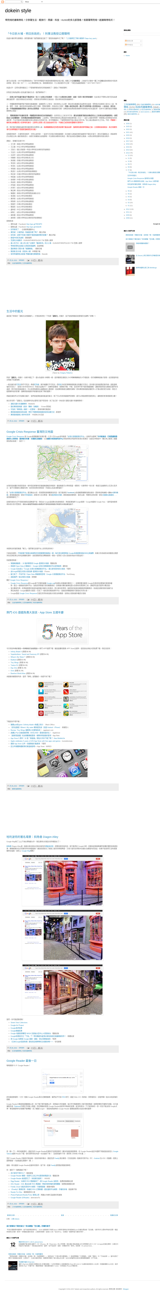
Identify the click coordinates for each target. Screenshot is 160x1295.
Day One (14, 668)
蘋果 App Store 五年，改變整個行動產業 (25, 744)
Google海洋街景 (16, 1028)
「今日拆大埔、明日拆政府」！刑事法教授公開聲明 (38, 33)
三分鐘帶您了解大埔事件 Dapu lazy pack (81, 38)
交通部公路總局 (36, 439)
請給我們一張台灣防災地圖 (20, 577)
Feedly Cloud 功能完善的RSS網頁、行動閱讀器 (28, 1187)
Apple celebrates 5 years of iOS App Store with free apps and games (35, 741)
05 (129, 194)
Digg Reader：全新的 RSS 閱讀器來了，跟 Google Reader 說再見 (34, 1181)
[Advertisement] (62, 288)
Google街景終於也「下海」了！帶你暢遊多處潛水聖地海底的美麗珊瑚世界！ (38, 1036)
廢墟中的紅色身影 (17, 238)
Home (128, 55)
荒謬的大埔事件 (16, 240)
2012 (128, 209)
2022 (128, 129)
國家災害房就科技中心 (55, 439)
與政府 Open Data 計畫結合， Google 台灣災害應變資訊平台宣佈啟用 (36, 566)
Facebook (70, 493)
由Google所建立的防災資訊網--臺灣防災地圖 (27, 571)
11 (129, 158)
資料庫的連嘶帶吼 (132, 112)
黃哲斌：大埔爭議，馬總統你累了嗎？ (24, 232)
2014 (128, 150)
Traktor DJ (14, 665)
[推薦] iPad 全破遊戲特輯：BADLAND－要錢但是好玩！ (31, 733)
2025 (128, 126)
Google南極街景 (16, 1031)
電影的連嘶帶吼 (145, 112)
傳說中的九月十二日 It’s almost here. (31, 1242)
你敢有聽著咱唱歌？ (142, 243)
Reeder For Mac (16, 1192)
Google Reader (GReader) (20, 1198)
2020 (128, 135)
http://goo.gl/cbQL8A (33, 227)
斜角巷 (8, 846)
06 (129, 191)
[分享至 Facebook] (39, 260)
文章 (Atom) (15, 1219)
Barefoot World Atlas (18, 673)
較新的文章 (11, 1215)
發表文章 (130, 41)
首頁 (62, 1215)
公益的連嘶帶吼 (17, 263)
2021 (128, 132)
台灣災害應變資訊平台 (76, 436)
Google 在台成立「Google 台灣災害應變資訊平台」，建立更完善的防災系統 (38, 569)
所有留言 (130, 45)
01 (129, 206)
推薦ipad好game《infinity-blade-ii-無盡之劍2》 (27, 725)
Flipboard (17, 1106)
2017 (128, 141)
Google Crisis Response (15, 436)
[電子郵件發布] (28, 260)
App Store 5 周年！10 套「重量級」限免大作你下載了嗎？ (32, 738)
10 (129, 161)
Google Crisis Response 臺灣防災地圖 (29, 431)
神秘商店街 (49, 846)
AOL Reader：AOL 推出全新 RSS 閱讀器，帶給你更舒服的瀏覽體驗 (35, 1184)
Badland (13, 660)
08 (129, 167)
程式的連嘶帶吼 (146, 109)
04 (129, 197)
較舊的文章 (114, 1215)
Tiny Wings (15, 662)
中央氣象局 (102, 436)
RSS (64, 1097)
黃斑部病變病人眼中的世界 (20, 415)
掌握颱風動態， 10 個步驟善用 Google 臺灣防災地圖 (30, 563)
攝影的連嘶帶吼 (132, 114)
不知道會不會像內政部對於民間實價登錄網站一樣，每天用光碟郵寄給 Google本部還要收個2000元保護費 (56, 553)
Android (97, 1158)
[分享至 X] (37, 260)
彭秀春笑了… (15, 229)
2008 (128, 218)
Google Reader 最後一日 (21, 1060)
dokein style (18, 10)
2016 (128, 144)
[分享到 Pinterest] (41, 260)
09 (129, 164)
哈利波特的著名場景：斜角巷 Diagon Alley (32, 836)
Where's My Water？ (18, 657)
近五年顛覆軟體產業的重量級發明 (23, 746)
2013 (128, 153)
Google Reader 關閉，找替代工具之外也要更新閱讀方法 (31, 1176)
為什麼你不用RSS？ (18, 1173)
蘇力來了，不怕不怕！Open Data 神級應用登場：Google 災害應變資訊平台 (38, 574)
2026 (128, 123)
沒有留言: (22, 260)
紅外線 (36, 384)
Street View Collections (19, 1023)
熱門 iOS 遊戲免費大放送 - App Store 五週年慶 (35, 612)
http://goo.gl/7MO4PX (34, 224)
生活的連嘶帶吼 (27, 263)
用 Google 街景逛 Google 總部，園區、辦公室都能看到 (30, 1039)
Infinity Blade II (16, 652)
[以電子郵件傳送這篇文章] (32, 260)
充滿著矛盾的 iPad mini (26, 1262)
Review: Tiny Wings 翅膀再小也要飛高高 (25, 730)
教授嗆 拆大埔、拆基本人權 (21, 251)
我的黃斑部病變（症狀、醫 (20, 406)
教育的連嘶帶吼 (134, 109)
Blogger (125, 1289)
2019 (128, 138)
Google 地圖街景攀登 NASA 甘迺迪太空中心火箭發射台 (31, 1033)
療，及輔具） (35, 406)
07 (129, 170)
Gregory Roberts (66, 373)
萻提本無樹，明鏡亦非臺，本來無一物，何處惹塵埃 (25, 1254)
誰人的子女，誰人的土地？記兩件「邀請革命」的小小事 (31, 243)
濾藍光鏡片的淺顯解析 (19, 404)
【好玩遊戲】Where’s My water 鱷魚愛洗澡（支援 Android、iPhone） (36, 727)
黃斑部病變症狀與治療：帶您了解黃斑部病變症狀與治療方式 (32, 412)
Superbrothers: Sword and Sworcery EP (25, 654)
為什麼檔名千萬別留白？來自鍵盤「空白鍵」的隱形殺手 (28, 1226)
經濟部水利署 (24, 439)
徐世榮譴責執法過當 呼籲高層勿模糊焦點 (25, 254)
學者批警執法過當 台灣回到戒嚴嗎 (23, 246)
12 (129, 155)
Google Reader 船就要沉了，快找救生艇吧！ (27, 1178)
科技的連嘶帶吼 (37, 602)
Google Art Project (17, 1025)
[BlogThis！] (34, 260)
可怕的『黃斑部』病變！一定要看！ (24, 409)
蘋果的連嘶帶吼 (17, 789)
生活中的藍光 (14, 311)
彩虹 (60, 384)
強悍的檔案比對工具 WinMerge (146, 268)
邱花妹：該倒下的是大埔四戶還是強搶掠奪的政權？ (29, 235)
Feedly (56, 1158)
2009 (128, 215)
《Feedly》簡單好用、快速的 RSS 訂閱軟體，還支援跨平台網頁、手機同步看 (39, 1189)
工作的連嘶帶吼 (17, 1207)
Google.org (51, 583)
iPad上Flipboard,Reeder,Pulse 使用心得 (25, 1195)
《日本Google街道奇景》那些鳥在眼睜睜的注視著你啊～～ (32, 1042)
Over (12, 671)
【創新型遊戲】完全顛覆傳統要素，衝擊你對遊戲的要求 (31, 735)
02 (129, 202)
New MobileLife (59, 738)
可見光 (18, 384)
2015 (128, 147)
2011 (128, 212)
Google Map (26, 851)
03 (129, 200)
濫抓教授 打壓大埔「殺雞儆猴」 (22, 249)
